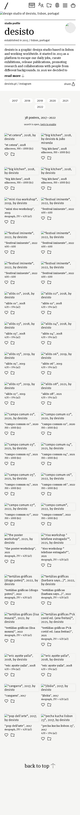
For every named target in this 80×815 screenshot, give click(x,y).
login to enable (48, 124)
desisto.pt (10, 84)
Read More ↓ (14, 75)
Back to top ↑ (40, 765)
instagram (25, 84)
